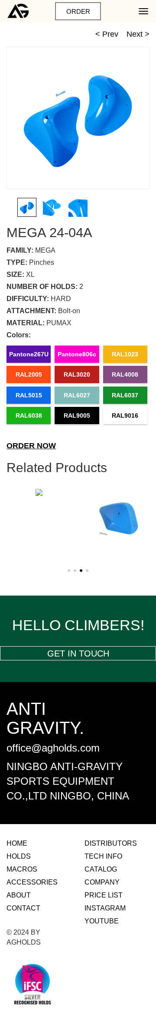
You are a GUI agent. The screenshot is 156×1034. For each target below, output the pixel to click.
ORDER (78, 11)
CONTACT (23, 908)
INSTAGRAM (105, 908)
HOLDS (18, 856)
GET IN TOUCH (78, 653)
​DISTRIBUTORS (110, 843)
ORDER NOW (31, 445)
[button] (146, 207)
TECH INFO (103, 856)
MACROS (21, 869)
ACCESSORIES (32, 882)
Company (102, 882)
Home (16, 843)
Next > (138, 34)
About (18, 895)
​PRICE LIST (103, 895)
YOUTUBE (101, 921)
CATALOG (100, 869)
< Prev (106, 34)
